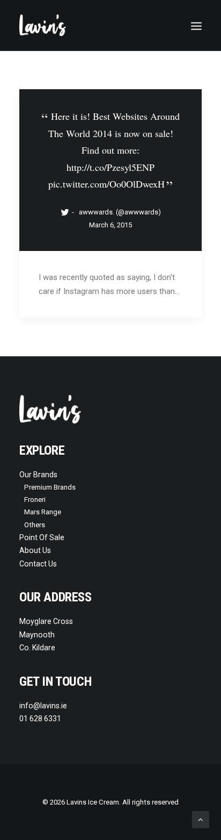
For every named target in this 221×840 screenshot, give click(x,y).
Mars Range (42, 512)
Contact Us (38, 563)
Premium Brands (50, 487)
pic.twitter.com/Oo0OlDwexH (106, 183)
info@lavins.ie (43, 705)
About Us (35, 550)
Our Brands (38, 474)
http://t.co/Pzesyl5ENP (110, 167)
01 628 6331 (40, 718)
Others (34, 525)
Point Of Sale (41, 537)
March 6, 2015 (110, 225)
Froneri (35, 500)
